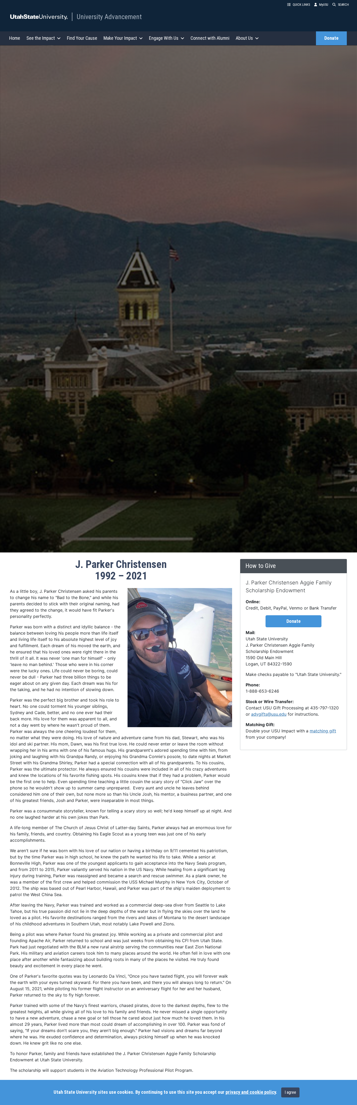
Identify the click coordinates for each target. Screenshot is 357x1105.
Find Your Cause (82, 38)
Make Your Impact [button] (120, 38)
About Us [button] (244, 38)
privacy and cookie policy (251, 1092)
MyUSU (323, 5)
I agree (290, 1092)
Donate (331, 38)
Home (14, 38)
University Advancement (109, 17)
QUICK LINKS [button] (301, 5)
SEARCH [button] (343, 5)
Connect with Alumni (210, 38)
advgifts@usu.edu (268, 714)
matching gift (323, 730)
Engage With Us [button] (164, 38)
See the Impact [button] (40, 38)
